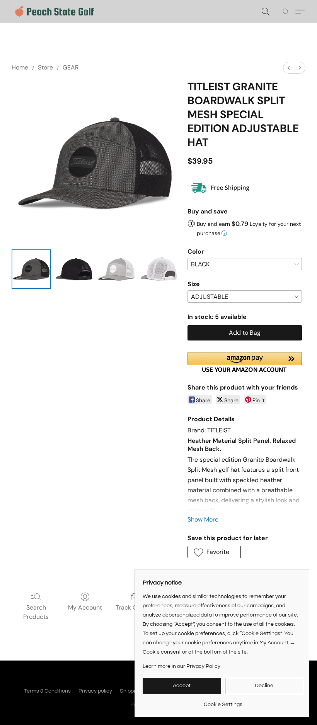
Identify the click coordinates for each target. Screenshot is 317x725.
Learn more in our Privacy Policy (181, 666)
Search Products (36, 612)
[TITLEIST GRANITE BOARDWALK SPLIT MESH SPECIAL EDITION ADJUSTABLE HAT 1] (74, 269)
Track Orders (134, 607)
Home (20, 67)
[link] (223, 701)
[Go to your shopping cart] (287, 11)
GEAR (71, 67)
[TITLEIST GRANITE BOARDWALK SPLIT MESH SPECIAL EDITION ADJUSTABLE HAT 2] (116, 269)
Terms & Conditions (47, 691)
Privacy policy (95, 691)
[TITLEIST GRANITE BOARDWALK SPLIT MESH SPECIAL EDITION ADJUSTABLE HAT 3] (159, 269)
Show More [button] (202, 519)
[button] (54, 11)
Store (45, 67)
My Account (85, 607)
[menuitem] (288, 67)
